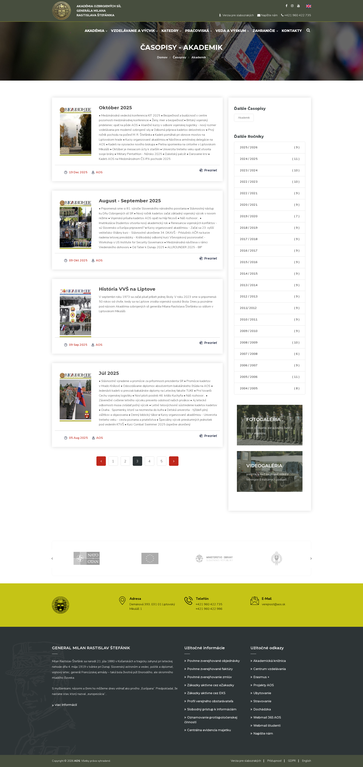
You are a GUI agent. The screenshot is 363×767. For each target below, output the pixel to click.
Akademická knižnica (269, 661)
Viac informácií (66, 705)
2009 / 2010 (269, 331)
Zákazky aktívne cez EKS (206, 693)
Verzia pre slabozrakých (238, 15)
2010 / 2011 (269, 319)
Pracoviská (197, 31)
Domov (162, 57)
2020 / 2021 (269, 205)
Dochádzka (262, 709)
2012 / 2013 (269, 296)
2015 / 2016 (269, 262)
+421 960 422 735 (297, 15)
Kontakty (292, 31)
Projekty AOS (263, 685)
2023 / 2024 (269, 170)
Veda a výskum (231, 31)
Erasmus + (261, 677)
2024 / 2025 (269, 159)
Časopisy (179, 57)
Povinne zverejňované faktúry (210, 669)
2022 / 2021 (269, 193)
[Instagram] (292, 6)
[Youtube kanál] (298, 6)
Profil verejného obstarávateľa (210, 701)
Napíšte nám (269, 15)
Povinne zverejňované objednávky (213, 661)
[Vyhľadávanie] (308, 30)
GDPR (292, 761)
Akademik (199, 57)
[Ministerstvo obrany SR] (213, 558)
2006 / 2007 (269, 365)
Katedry (169, 31)
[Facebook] (286, 6)
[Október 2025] (75, 129)
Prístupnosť (274, 761)
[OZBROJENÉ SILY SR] (276, 558)
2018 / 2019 (269, 228)
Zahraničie (264, 31)
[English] (307, 6)
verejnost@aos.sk (273, 604)
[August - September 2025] (75, 222)
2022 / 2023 (269, 182)
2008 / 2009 (269, 342)
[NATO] (86, 558)
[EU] (150, 558)
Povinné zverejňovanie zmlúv (209, 677)
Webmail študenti (267, 725)
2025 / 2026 (269, 147)
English (306, 761)
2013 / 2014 (269, 285)
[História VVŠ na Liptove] (75, 310)
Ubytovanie (262, 693)
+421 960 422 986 (209, 609)
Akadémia (94, 31)
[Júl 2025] (75, 394)
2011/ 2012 (269, 308)
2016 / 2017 (269, 251)
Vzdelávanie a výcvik (133, 31)
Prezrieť (210, 170)
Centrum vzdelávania (269, 669)
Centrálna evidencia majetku (209, 730)
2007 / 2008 (269, 354)
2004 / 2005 (269, 388)
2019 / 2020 (269, 216)
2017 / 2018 (269, 239)
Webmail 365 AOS (267, 717)
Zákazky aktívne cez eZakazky (210, 685)
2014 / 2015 (269, 274)
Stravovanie (262, 701)
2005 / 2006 (269, 377)
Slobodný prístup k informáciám (212, 709)
